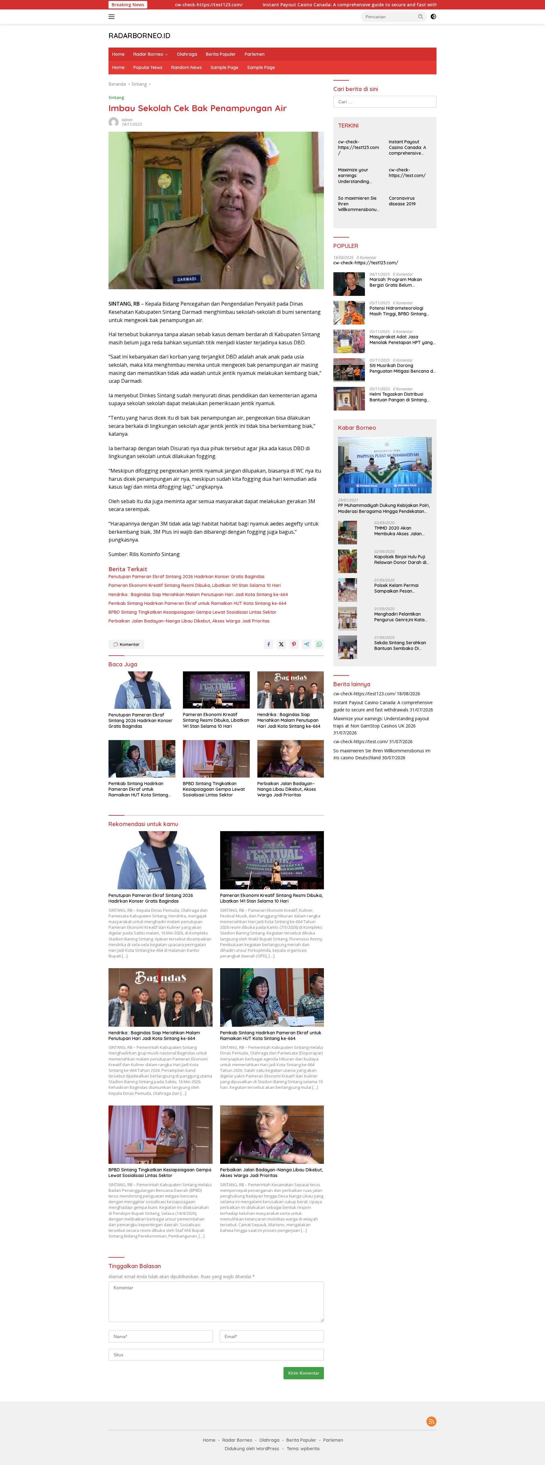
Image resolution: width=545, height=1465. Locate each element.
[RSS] (431, 1422)
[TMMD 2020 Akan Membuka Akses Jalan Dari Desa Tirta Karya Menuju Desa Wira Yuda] (347, 532)
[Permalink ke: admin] (113, 121)
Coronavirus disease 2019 (402, 201)
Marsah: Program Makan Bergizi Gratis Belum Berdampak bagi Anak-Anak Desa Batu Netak (400, 282)
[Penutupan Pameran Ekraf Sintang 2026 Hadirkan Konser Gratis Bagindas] (141, 690)
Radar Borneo (148, 54)
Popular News (147, 67)
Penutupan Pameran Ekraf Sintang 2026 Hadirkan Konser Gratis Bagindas (186, 576)
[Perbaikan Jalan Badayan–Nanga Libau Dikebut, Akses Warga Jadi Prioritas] (290, 759)
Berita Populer (221, 54)
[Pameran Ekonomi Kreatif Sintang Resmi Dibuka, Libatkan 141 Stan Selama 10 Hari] (216, 690)
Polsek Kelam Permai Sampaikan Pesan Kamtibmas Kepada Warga (396, 588)
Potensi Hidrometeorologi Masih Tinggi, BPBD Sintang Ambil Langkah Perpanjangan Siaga (401, 311)
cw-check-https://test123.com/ (153, 5)
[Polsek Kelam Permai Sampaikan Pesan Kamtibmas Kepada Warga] (347, 590)
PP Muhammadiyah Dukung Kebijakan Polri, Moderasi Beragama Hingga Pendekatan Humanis (384, 508)
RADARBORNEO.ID (139, 35)
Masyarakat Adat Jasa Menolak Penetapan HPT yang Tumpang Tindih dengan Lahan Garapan (402, 339)
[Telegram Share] (306, 644)
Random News (186, 67)
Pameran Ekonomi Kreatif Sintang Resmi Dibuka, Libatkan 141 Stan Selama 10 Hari (194, 585)
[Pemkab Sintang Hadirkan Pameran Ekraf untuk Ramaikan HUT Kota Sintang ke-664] (141, 759)
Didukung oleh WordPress (252, 1448)
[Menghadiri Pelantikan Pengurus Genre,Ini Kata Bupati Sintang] (347, 618)
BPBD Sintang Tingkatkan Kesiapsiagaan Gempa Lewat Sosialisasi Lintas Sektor (192, 612)
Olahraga (187, 54)
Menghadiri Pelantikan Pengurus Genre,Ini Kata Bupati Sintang (399, 617)
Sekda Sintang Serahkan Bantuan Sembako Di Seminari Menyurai (400, 645)
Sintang (116, 97)
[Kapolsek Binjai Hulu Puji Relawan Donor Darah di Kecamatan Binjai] (347, 561)
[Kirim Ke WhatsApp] (319, 644)
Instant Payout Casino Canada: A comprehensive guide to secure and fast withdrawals (303, 5)
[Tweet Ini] (281, 644)
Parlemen (255, 54)
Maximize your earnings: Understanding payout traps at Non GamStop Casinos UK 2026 (355, 175)
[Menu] (112, 16)
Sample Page (224, 67)
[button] (420, 16)
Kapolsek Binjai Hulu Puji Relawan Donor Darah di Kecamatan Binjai (400, 559)
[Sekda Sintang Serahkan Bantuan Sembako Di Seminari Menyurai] (347, 647)
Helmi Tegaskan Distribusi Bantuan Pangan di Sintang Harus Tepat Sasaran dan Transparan (398, 397)
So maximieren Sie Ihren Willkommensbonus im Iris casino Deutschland (358, 204)
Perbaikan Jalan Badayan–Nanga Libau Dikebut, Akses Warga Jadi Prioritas (189, 621)
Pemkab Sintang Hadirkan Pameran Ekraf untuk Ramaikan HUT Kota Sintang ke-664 (197, 603)
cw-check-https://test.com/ (407, 172)
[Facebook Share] (268, 644)
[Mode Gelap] (433, 16)
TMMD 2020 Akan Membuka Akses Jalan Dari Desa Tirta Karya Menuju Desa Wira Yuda (399, 531)
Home (118, 54)
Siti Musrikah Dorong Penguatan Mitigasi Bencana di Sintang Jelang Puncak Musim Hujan (402, 368)
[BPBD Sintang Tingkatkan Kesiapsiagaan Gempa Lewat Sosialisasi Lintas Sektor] (216, 759)
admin (127, 120)
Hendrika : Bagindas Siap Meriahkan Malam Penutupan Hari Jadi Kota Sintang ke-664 (198, 594)
